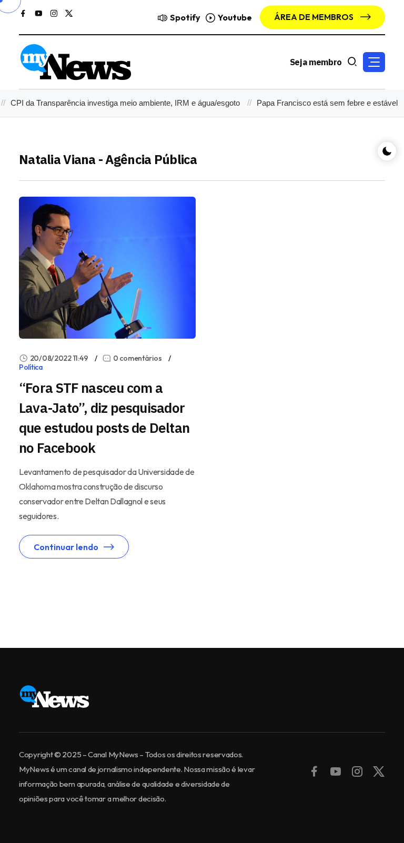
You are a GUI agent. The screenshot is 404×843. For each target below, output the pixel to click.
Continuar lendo (66, 547)
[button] (374, 62)
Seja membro (316, 62)
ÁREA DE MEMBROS (314, 17)
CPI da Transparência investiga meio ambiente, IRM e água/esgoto (119, 102)
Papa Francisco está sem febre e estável (321, 102)
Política (31, 367)
